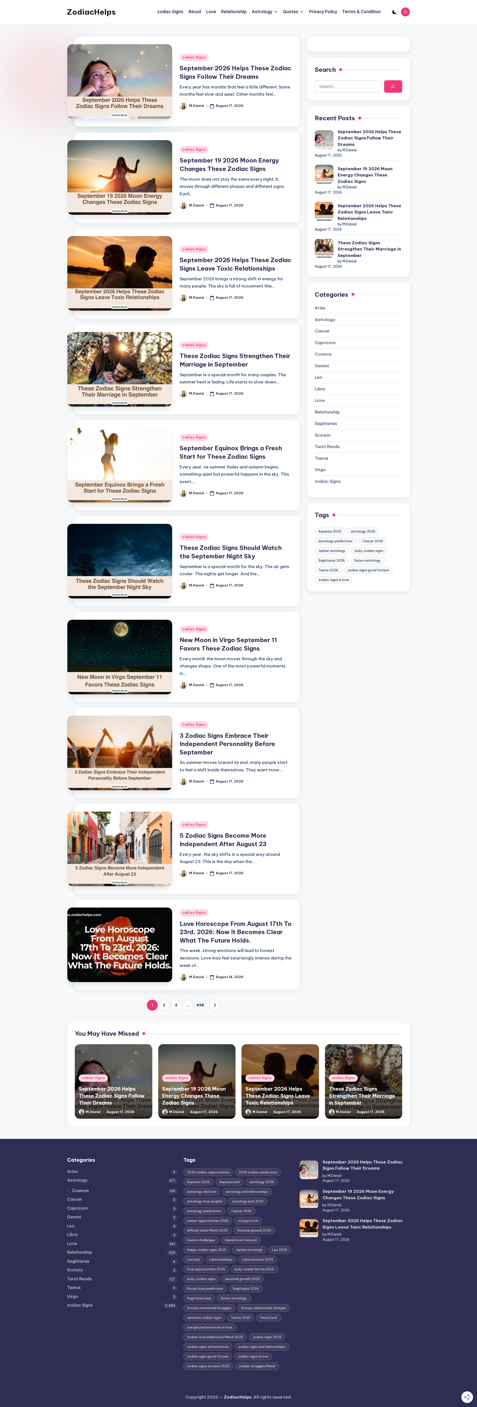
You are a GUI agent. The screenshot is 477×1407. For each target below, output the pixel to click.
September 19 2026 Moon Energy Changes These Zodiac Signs (365, 175)
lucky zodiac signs (369, 551)
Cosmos (323, 354)
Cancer (322, 331)
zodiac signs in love (333, 580)
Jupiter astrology (331, 551)
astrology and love (201, 1192)
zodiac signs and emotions (208, 1347)
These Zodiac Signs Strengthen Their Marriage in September (369, 249)
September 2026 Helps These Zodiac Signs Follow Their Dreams (369, 138)
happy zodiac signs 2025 (206, 1250)
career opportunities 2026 (208, 1221)
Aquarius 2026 (329, 531)
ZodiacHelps (91, 12)
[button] (214, 1005)
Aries (320, 308)
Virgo (320, 469)
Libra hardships (221, 1259)
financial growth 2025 (254, 1230)
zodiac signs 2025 (267, 1337)
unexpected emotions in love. (210, 1327)
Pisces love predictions (205, 1288)
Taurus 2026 (328, 570)
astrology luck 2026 (248, 1201)
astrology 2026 (363, 531)
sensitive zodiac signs (204, 1318)
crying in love (248, 1221)
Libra (320, 389)
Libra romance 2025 (257, 1259)
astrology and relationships (247, 1192)
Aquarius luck (229, 1182)
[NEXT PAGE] (214, 1005)
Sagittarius (326, 423)
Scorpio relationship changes (263, 1308)
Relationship (327, 412)
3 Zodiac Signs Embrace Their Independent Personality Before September (227, 744)
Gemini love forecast (241, 1240)
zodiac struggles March (257, 1366)
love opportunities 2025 (206, 1269)
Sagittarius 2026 (331, 560)
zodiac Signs (194, 57)
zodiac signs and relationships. (262, 1347)
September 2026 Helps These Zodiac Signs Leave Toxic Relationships (369, 212)
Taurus (321, 458)
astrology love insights (205, 1201)
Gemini (322, 366)
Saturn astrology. (367, 560)
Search (325, 69)
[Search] (393, 86)
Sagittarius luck (199, 1298)
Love (320, 400)
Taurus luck (268, 1318)
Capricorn (325, 342)
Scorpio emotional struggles (209, 1308)
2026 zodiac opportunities (208, 1172)
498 (200, 1005)
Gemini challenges (201, 1240)
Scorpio (323, 435)
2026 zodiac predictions (258, 1172)
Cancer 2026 (372, 541)
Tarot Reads (327, 446)
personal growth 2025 (242, 1279)
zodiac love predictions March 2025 (215, 1337)
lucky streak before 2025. (255, 1269)
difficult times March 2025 (207, 1230)
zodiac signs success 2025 (208, 1366)
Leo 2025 (279, 1250)
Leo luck (193, 1259)
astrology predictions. (335, 541)
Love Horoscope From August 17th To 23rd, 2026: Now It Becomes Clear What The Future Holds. (236, 932)
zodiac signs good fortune (368, 570)
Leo (318, 377)
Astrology (325, 319)
